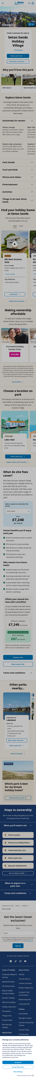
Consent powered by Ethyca (24, 1075)
